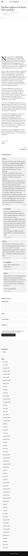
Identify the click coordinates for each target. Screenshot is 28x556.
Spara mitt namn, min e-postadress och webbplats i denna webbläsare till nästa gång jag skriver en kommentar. (12, 331)
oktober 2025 (6, 377)
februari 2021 (6, 482)
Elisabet (4, 241)
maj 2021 (5, 473)
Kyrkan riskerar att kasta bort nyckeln (13, 8)
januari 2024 (6, 414)
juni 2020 (5, 507)
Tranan (3, 143)
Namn (2, 313)
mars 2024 (5, 411)
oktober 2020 (6, 495)
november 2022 (6, 436)
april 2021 (5, 476)
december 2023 (6, 417)
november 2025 (6, 374)
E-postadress (5, 319)
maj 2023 (5, 426)
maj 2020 (5, 510)
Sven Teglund (14, 2)
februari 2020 (6, 519)
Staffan (6, 273)
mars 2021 (5, 479)
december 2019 (6, 526)
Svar (24, 204)
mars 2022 (5, 451)
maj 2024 (5, 405)
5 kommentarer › (7, 14)
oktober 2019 (6, 532)
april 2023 (5, 430)
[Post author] (2, 260)
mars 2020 (5, 516)
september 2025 (6, 380)
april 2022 (5, 448)
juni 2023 (5, 423)
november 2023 (6, 420)
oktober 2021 (6, 461)
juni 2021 (5, 470)
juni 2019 (5, 538)
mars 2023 (5, 433)
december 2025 (6, 371)
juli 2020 (5, 504)
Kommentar (4, 301)
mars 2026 (5, 364)
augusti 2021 (6, 467)
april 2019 (5, 544)
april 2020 (5, 513)
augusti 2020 (6, 501)
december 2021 (6, 454)
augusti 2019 (6, 535)
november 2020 (6, 491)
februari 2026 (6, 368)
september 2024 (6, 402)
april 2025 (5, 392)
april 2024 (5, 408)
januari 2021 (6, 485)
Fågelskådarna (23, 149)
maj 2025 (5, 389)
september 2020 (6, 498)
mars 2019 (5, 547)
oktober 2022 (6, 439)
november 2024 (6, 399)
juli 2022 (5, 442)
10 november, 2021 (6, 204)
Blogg (4, 351)
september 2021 (6, 464)
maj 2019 (5, 541)
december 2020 (6, 488)
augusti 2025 (6, 383)
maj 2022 (5, 445)
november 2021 (6, 457)
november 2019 (6, 529)
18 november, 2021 (8, 291)
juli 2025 (5, 386)
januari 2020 (6, 522)
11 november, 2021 (8, 237)
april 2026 (5, 361)
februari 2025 (6, 395)
